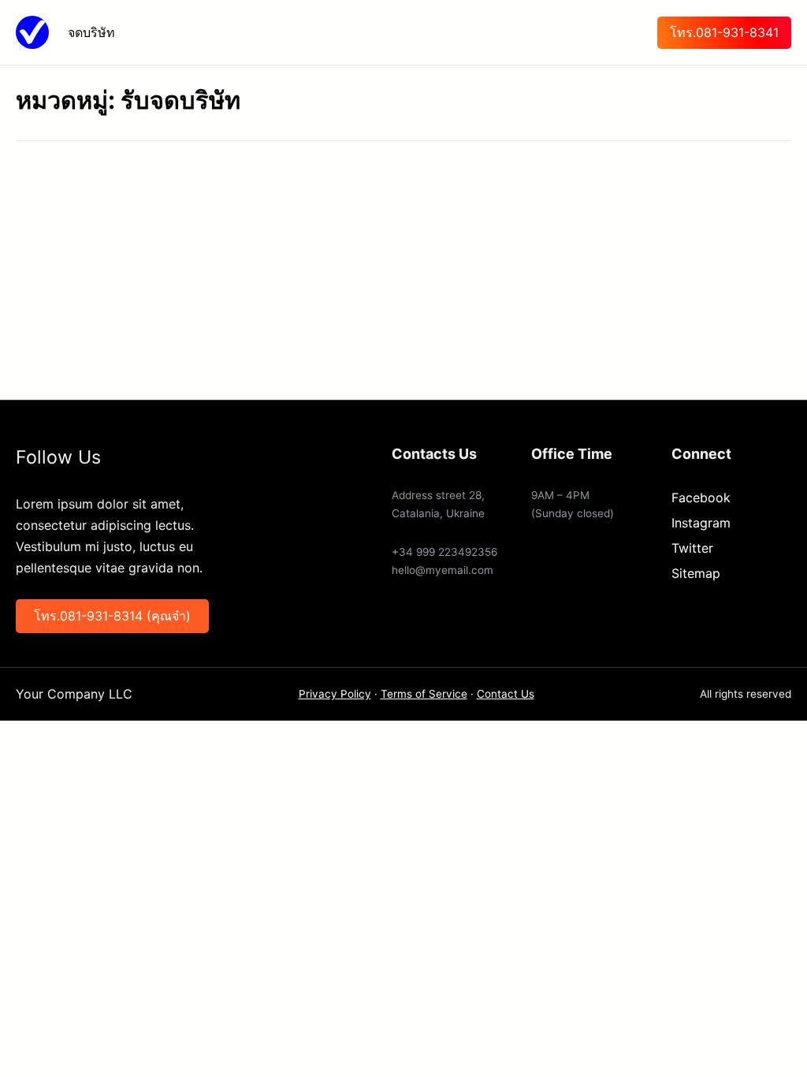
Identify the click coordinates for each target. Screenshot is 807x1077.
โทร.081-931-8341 (724, 32)
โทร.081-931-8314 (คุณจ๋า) (112, 616)
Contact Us (505, 694)
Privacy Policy (335, 694)
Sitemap (695, 573)
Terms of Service (424, 694)
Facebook (701, 497)
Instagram (701, 523)
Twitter (692, 548)
